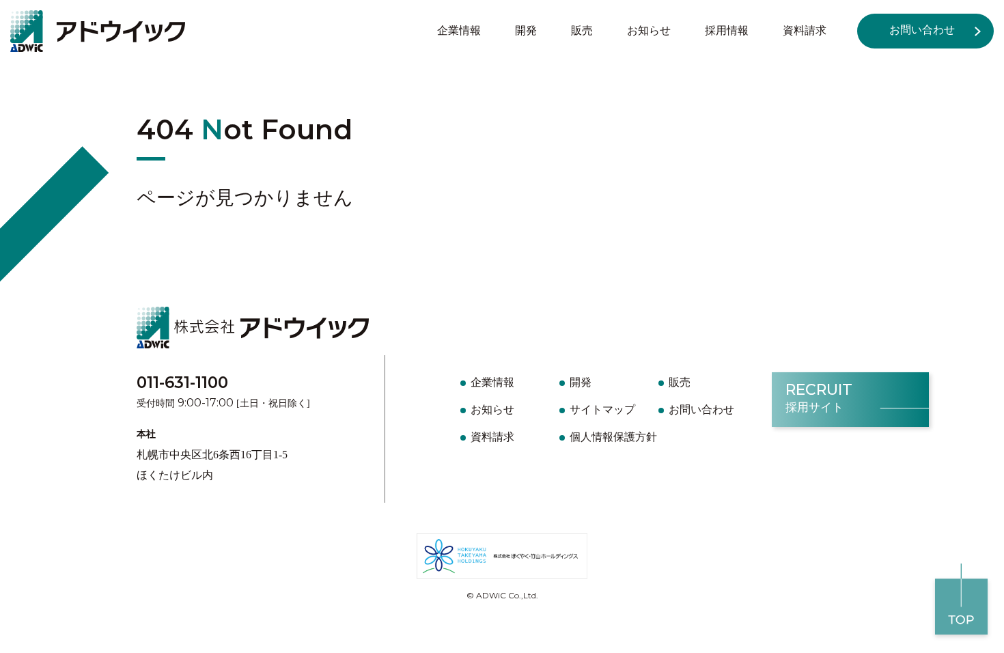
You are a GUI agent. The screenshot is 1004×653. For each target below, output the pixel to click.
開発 (526, 30)
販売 (582, 30)
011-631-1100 (182, 382)
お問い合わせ (922, 30)
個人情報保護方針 (613, 437)
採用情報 (727, 30)
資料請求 (804, 30)
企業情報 (459, 30)
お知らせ (649, 30)
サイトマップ (602, 409)
